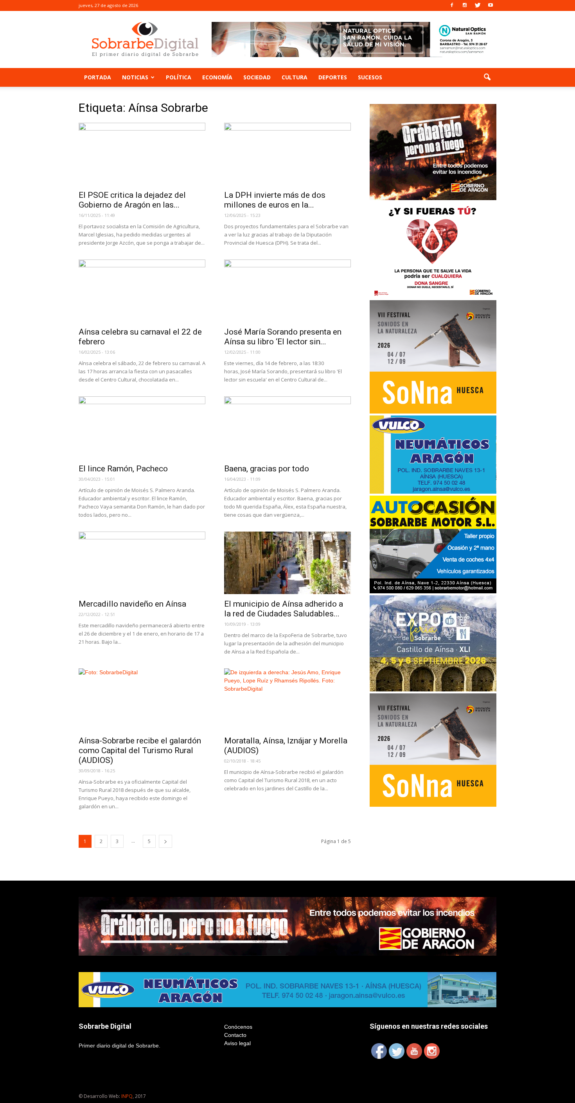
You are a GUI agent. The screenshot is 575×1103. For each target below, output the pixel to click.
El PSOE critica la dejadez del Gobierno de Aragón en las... (132, 199)
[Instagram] (465, 5)
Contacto (235, 1035)
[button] (487, 77)
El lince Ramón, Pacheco (123, 468)
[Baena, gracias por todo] (287, 427)
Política (178, 77)
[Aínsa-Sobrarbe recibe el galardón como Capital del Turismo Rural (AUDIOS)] (142, 699)
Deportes (332, 77)
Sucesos (370, 77)
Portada (97, 77)
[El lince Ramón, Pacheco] (142, 427)
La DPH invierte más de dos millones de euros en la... (274, 199)
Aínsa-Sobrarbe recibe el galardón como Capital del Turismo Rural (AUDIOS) (140, 750)
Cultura (294, 77)
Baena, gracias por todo (266, 468)
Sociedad (257, 77)
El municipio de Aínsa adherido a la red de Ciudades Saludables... (283, 608)
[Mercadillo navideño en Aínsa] (142, 563)
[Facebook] (452, 5)
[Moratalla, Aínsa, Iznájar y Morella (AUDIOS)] (287, 699)
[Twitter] (477, 5)
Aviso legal (237, 1043)
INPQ (127, 1096)
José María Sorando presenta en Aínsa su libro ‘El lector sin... (282, 336)
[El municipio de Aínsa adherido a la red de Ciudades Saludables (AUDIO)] (287, 563)
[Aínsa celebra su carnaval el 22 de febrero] (142, 291)
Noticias (135, 77)
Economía (217, 77)
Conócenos (238, 1027)
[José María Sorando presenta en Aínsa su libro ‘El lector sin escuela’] (287, 291)
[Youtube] (490, 5)
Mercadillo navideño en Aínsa (132, 604)
